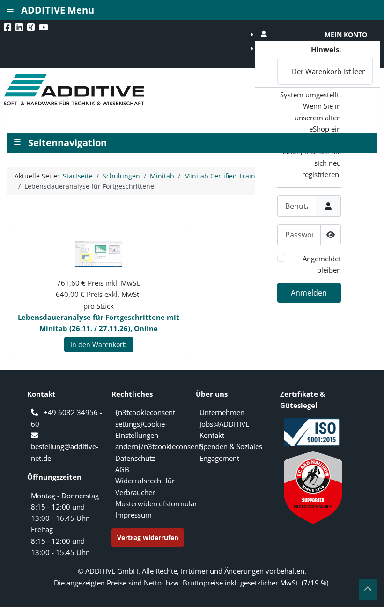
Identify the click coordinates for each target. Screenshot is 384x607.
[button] (317, 34)
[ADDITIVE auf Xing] (32, 27)
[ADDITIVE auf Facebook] (8, 27)
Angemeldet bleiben (322, 264)
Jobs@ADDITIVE (224, 424)
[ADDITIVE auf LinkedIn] (20, 27)
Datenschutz (135, 458)
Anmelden (309, 293)
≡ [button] (17, 141)
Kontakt (211, 435)
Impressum (133, 514)
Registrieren (314, 361)
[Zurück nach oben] (368, 589)
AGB (122, 469)
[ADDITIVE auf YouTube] (45, 27)
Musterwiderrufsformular (156, 503)
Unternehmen (221, 412)
